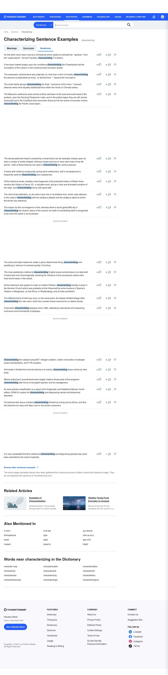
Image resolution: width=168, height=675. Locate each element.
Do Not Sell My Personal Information (97, 642)
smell (6, 539)
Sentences (41, 24)
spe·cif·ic (87, 539)
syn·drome (88, 530)
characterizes (10, 575)
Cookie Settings (94, 630)
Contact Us (133, 614)
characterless (89, 575)
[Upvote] (100, 55)
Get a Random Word (16, 627)
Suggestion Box (135, 619)
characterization (90, 566)
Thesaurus (52, 619)
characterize (9, 570)
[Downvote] (109, 55)
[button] (154, 17)
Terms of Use (93, 635)
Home (6, 32)
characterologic (50, 579)
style (45, 539)
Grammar (51, 630)
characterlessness (12, 579)
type (45, 535)
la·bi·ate (47, 530)
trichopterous (10, 535)
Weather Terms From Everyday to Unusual (98, 499)
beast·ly (47, 544)
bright (85, 544)
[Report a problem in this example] (115, 54)
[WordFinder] (162, 16)
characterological (91, 579)
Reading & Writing (55, 646)
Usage (50, 640)
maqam (7, 544)
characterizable (50, 566)
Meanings (12, 48)
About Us (91, 614)
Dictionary (51, 614)
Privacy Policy (94, 619)
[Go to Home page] (15, 17)
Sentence (14, 32)
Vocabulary (52, 635)
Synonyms (28, 48)
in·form (7, 530)
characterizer (89, 570)
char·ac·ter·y (88, 535)
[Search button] (130, 25)
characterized (49, 570)
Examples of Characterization (37, 499)
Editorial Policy (94, 624)
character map (10, 566)
